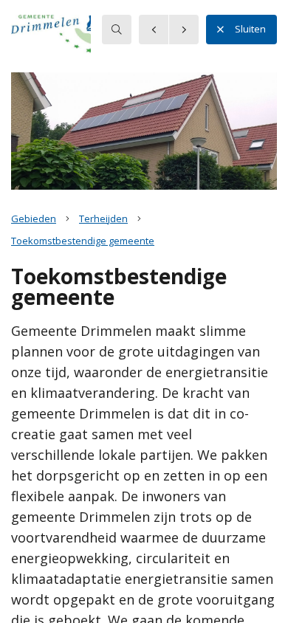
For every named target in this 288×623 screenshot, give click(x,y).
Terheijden (103, 218)
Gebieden (33, 218)
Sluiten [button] (250, 28)
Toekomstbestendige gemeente (82, 240)
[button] (70, 36)
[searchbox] (116, 29)
